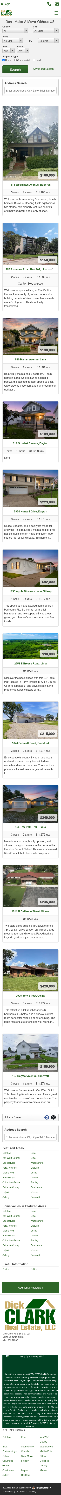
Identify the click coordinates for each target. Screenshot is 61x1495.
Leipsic (6, 1192)
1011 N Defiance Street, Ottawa (30, 911)
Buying (5, 1269)
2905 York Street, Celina (30, 995)
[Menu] (56, 13)
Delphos (6, 1153)
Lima (33, 1153)
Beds (5, 46)
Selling (34, 1269)
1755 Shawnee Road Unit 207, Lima (31, 269)
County (6, 26)
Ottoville (35, 1167)
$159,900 (47, 1066)
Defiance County (11, 1187)
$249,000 (47, 817)
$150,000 (47, 259)
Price (5, 36)
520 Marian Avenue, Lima (30, 359)
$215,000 (47, 733)
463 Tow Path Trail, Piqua (30, 827)
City (35, 26)
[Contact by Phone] (49, 3)
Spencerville (8, 1162)
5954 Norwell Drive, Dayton (30, 511)
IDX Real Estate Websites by (17, 1487)
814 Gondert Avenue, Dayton (30, 443)
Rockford (35, 1197)
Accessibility (9, 1491)
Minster (34, 1192)
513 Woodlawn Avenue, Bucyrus (31, 185)
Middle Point (8, 1172)
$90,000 (48, 653)
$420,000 (47, 986)
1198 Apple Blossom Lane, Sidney (30, 591)
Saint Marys (8, 1177)
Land (38, 60)
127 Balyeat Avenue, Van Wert (30, 1076)
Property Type (10, 56)
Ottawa (34, 1177)
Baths (20, 46)
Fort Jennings (9, 1167)
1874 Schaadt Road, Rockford (30, 743)
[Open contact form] (57, 3)
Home (8, 60)
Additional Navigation (30, 1287)
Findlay (34, 1182)
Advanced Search (43, 69)
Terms (22, 1491)
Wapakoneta (37, 1162)
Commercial (23, 60)
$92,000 (48, 581)
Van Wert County (11, 1157)
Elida (33, 1157)
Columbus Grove (11, 1182)
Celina (34, 1172)
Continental (36, 1187)
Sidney (5, 1197)
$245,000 (47, 901)
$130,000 (47, 349)
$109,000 (47, 433)
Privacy (32, 1491)
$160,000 (47, 175)
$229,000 (47, 501)
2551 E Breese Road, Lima (30, 663)
